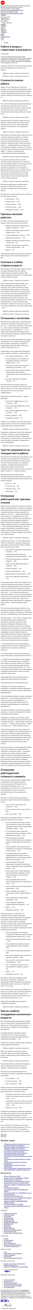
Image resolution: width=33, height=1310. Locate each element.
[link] (3, 30)
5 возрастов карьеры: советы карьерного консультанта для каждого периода (15, 1153)
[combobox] (8, 1305)
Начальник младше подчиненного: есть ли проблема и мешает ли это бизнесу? (16, 1147)
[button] (2, 34)
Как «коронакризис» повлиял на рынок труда (17, 1169)
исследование (27, 61)
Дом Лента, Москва (25, 1198)
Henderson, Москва (24, 1181)
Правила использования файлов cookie (12, 13)
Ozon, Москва (25, 1178)
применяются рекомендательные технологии (15, 1290)
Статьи (6, 42)
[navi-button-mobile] (2, 39)
